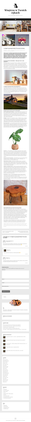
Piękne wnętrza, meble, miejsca (8, 393)
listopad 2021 (6, 359)
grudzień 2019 (6, 370)
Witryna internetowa (5, 286)
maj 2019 (5, 378)
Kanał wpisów (6, 406)
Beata (8, 249)
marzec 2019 (6, 380)
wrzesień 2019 (6, 374)
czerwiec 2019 (6, 377)
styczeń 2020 (6, 369)
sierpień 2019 (6, 375)
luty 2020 (5, 368)
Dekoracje (5, 389)
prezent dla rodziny (23, 224)
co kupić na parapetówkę (17, 223)
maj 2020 (5, 365)
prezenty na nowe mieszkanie (17, 225)
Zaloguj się (5, 405)
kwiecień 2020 (6, 366)
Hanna (7, 257)
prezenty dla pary (10, 225)
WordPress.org (6, 408)
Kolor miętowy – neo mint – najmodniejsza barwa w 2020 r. (17, 336)
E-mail (3, 282)
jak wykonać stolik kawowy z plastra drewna (13, 176)
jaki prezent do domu (10, 224)
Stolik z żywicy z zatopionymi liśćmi (9, 327)
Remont (5, 394)
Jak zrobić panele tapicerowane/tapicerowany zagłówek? (17, 340)
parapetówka (18, 224)
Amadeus (20, 420)
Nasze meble (6, 391)
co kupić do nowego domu (10, 223)
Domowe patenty (6, 390)
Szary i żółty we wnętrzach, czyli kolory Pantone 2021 (11, 328)
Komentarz (3, 269)
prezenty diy (5, 225)
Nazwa (3, 279)
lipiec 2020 (5, 363)
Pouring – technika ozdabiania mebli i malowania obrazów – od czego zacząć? (15, 329)
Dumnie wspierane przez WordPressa (11, 420)
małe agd (14, 224)
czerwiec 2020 (6, 364)
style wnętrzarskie (6, 395)
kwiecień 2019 (6, 379)
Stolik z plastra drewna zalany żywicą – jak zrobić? (16, 350)
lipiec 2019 (5, 376)
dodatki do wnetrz (24, 223)
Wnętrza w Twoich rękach (15, 11)
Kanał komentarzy (6, 407)
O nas (4, 392)
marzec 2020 (6, 367)
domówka (5, 224)
